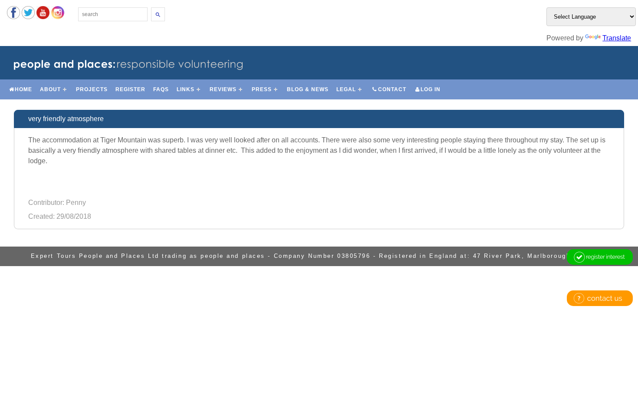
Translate (616, 38)
